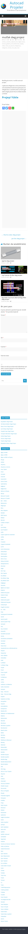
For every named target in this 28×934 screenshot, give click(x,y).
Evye (2, 612)
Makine (3, 716)
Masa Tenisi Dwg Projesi (7, 426)
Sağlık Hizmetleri (5, 817)
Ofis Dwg (3, 769)
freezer (23, 41)
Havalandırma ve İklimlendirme (9, 648)
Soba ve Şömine (5, 846)
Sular (2, 868)
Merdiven (3, 723)
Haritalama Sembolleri (7, 638)
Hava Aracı (3, 646)
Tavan (2, 877)
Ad (2, 338)
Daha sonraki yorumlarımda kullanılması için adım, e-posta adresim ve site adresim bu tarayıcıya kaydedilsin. (14, 368)
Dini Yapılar (4, 573)
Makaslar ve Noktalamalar (7, 713)
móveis (6, 45)
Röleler (3, 810)
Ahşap (2, 459)
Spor (2, 851)
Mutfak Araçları (5, 754)
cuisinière (8, 41)
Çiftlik (2, 537)
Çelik (2, 532)
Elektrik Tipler (4, 595)
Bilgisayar (3, 505)
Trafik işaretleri (5, 890)
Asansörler (3, 479)
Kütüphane (4, 708)
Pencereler (3, 788)
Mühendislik (4, 749)
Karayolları (3, 701)
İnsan (2, 670)
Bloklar (2, 517)
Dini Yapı (3, 571)
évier (17, 41)
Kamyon (3, 689)
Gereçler (3, 624)
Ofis (2, 766)
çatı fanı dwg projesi (18, 238)
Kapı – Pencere (5, 691)
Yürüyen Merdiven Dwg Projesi (9, 433)
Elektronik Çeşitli (5, 600)
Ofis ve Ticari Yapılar (6, 771)
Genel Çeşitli (4, 619)
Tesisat (3, 880)
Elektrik (3, 590)
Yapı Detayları (4, 904)
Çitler (2, 539)
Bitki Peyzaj (4, 515)
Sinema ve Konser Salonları (8, 844)
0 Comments (19, 39)
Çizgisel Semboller (5, 544)
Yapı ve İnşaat (4, 906)
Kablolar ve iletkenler (6, 684)
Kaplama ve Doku (5, 699)
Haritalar (3, 641)
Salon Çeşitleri (4, 822)
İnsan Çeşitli (4, 672)
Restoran (3, 807)
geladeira (8, 43)
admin (13, 39)
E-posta (3, 347)
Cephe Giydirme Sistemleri (8, 534)
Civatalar (3, 542)
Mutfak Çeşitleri (5, 757)
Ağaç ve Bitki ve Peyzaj (6, 457)
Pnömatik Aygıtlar (5, 795)
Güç (2, 626)
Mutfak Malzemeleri (6, 762)
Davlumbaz (4, 551)
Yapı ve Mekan (4, 909)
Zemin (2, 919)
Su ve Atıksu (4, 863)
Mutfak (3, 752)
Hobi (2, 660)
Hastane (3, 643)
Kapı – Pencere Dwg (6, 694)
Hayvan (3, 650)
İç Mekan (3, 662)
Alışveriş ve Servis (5, 467)
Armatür (3, 474)
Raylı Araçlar (4, 805)
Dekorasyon (4, 554)
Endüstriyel (4, 604)
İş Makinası (4, 677)
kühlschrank (16, 43)
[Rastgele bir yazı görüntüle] (25, 16)
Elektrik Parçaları (5, 592)
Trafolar (3, 892)
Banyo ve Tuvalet (5, 498)
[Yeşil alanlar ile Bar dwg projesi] (14, 267)
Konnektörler (4, 706)
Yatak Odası (4, 911)
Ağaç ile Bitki (4, 452)
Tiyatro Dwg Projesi (6, 441)
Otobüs (3, 778)
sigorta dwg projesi (8, 261)
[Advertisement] (14, 65)
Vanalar (3, 902)
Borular (3, 520)
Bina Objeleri (4, 510)
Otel (2, 776)
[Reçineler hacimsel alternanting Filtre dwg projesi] (12, 281)
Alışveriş (3, 464)
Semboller (3, 836)
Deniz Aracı (4, 559)
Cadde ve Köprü (5, 522)
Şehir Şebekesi (4, 827)
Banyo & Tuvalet (5, 496)
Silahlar (3, 841)
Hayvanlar (3, 653)
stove (18, 47)
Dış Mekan (3, 575)
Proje (2, 803)
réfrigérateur (18, 45)
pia (9, 45)
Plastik (2, 793)
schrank (9, 47)
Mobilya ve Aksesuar (6, 740)
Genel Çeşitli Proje (5, 621)
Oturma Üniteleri (5, 783)
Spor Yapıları (4, 861)
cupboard (13, 41)
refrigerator (4, 47)
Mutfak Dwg (4, 759)
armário (4, 41)
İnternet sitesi (5, 355)
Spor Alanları (4, 853)
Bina (2, 508)
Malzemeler (4, 718)
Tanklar (3, 873)
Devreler (3, 566)
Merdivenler (4, 728)
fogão (20, 41)
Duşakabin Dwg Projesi (7, 421)
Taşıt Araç (3, 875)
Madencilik (4, 711)
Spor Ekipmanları (5, 856)
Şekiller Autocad (5, 834)
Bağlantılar (4, 488)
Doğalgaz (3, 583)
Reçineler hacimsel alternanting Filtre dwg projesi (14, 298)
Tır (1, 882)
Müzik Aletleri (4, 764)
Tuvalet (3, 894)
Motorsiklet (4, 747)
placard (12, 45)
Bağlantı (3, 486)
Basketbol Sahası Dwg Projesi (8, 443)
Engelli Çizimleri (5, 607)
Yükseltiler (3, 916)
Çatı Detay (3, 527)
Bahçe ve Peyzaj (5, 491)
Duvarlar (3, 585)
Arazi (2, 472)
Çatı (2, 525)
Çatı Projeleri (4, 530)
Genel (2, 617)
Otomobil (3, 781)
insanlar (3, 675)
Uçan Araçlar (4, 897)
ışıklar (2, 679)
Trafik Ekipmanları (5, 887)
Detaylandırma (5, 563)
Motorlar (3, 745)
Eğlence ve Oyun (5, 588)
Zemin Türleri (4, 921)
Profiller (3, 800)
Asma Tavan (4, 481)
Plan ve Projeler (5, 791)
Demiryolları (4, 556)
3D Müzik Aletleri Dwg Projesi (8, 424)
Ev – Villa (3, 609)
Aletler (2, 462)
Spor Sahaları (4, 858)
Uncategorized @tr (6, 899)
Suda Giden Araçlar (6, 865)
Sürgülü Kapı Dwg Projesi (7, 431)
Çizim (2, 546)
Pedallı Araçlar (4, 786)
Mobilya (3, 737)
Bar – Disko (4, 501)
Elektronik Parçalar (6, 602)
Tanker (2, 870)
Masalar (3, 720)
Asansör (3, 476)
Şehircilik (3, 829)
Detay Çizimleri (5, 561)
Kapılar (3, 696)
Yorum (3, 315)
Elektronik (3, 597)
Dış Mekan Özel (5, 580)
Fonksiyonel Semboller (7, 614)
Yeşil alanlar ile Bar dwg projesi (12, 275)
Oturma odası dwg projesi (11, 235)
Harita (2, 636)
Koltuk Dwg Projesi (5, 436)
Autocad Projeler (16, 5)
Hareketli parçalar (5, 633)
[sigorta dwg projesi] (11, 247)
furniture (4, 43)
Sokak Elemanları (5, 849)
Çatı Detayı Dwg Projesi (7, 429)
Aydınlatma (4, 484)
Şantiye (3, 824)
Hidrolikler (3, 658)
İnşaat (2, 667)
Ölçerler (3, 774)
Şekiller (3, 832)
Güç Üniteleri (4, 629)
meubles (21, 43)
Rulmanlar (3, 812)
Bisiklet (3, 513)
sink (13, 47)
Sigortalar (3, 839)
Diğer (2, 568)
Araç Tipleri (4, 469)
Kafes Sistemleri (5, 687)
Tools (2, 885)
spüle (15, 47)
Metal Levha (4, 730)
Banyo (2, 493)
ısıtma (2, 682)
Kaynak (3, 704)
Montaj (3, 742)
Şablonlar (3, 815)
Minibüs (3, 735)
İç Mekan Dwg (4, 665)
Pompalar (3, 798)
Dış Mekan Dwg (5, 578)
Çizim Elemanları (5, 549)
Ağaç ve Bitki (4, 455)
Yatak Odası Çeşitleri (6, 914)
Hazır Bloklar (4, 655)
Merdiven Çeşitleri (5, 725)
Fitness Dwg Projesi (6, 438)
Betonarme (4, 503)
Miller (2, 733)
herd (12, 43)
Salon (2, 820)
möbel (3, 45)
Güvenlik (3, 631)
